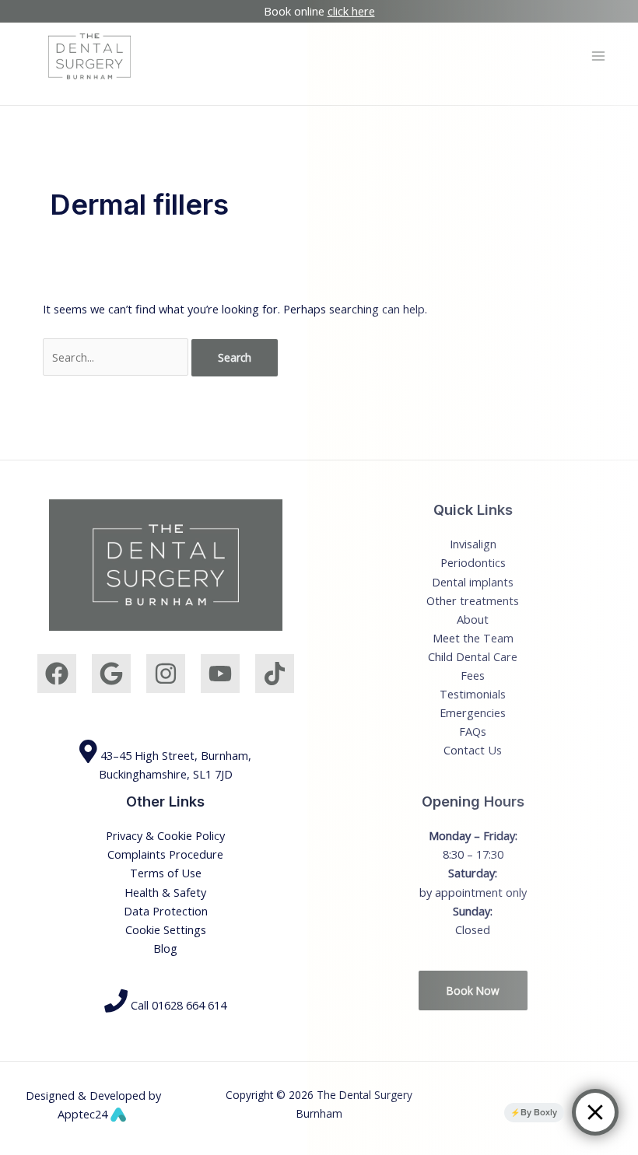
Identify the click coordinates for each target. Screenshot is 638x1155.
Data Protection (166, 911)
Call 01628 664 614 (177, 1005)
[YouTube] (220, 673)
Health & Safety (165, 892)
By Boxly (539, 1112)
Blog (165, 948)
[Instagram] (165, 673)
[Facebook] (56, 673)
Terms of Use (166, 872)
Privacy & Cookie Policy (165, 835)
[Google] (111, 673)
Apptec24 (84, 1114)
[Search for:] (117, 357)
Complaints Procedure (165, 854)
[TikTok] (274, 673)
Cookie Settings (165, 929)
